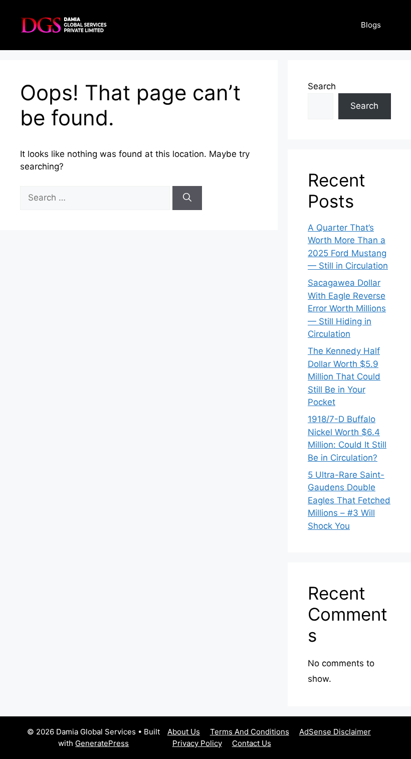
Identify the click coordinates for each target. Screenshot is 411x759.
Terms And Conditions (249, 731)
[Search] (187, 198)
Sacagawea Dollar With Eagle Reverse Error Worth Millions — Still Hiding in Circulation (347, 308)
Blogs (371, 25)
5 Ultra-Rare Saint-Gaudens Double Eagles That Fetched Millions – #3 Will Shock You (349, 500)
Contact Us (251, 743)
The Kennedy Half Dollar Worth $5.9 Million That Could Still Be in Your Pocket (344, 376)
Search (322, 86)
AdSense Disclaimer (335, 731)
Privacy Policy (197, 743)
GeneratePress (102, 743)
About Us (183, 731)
